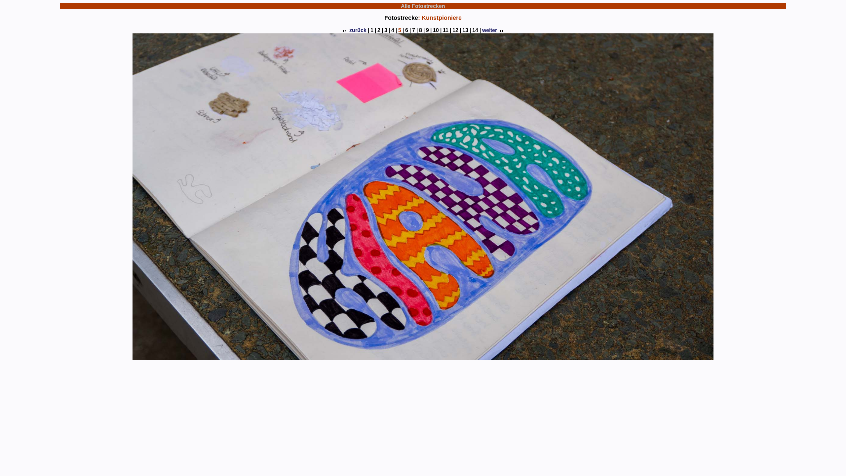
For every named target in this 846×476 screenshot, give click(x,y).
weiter (489, 30)
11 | (447, 30)
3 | (387, 30)
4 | (394, 30)
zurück (358, 30)
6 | (408, 30)
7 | (415, 30)
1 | (373, 30)
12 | (456, 30)
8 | (422, 30)
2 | (380, 30)
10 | (437, 30)
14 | (476, 30)
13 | (466, 30)
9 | (429, 30)
